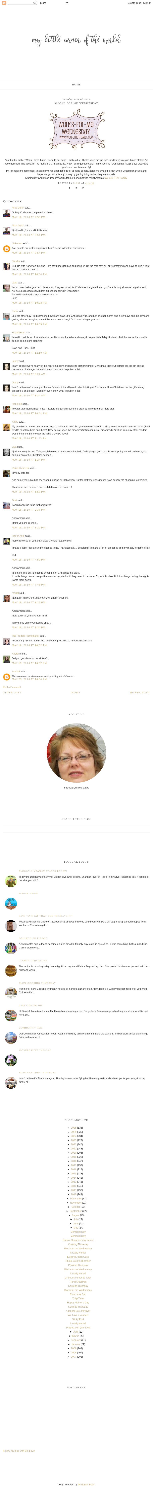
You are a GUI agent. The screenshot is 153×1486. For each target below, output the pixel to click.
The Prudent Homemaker (25, 635)
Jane (14, 282)
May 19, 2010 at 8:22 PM (28, 602)
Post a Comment (12, 687)
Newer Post (140, 693)
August (75, 1215)
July (76, 1219)
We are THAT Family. (116, 178)
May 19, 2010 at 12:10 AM (29, 352)
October (76, 1207)
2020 (73, 1152)
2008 (73, 1352)
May (76, 1227)
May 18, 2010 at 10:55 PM (29, 324)
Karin (15, 311)
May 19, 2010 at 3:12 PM (28, 527)
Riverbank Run (78, 1294)
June (75, 1223)
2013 (73, 1182)
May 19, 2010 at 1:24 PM (28, 459)
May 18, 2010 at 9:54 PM (28, 235)
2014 (73, 1177)
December (75, 1198)
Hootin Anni (18, 536)
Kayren (16, 653)
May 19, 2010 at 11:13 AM (29, 438)
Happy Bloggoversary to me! (78, 1240)
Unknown (17, 243)
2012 (73, 1186)
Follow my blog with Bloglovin (19, 1451)
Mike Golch (18, 207)
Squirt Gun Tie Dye (33, 938)
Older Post (12, 693)
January (75, 1344)
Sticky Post (78, 1319)
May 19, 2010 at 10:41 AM (29, 413)
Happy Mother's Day (78, 1302)
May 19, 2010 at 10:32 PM (29, 663)
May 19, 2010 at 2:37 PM (28, 509)
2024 (73, 1136)
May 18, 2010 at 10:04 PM (29, 274)
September (76, 1211)
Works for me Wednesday (78, 1248)
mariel (15, 593)
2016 (73, 1169)
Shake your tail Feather (78, 1261)
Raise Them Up (20, 468)
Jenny (15, 361)
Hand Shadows (78, 1281)
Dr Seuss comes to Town (78, 1277)
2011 (73, 1190)
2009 (73, 1348)
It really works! (78, 1252)
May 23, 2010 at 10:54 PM (29, 679)
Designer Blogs (86, 1484)
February (76, 1340)
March (75, 1336)
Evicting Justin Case (78, 1256)
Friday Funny (29, 893)
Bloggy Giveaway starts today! (43, 871)
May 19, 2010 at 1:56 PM (28, 492)
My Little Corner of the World (76, 40)
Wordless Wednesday (35, 1050)
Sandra (16, 261)
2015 (73, 1173)
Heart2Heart (18, 332)
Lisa (14, 446)
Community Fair (31, 1028)
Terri (14, 500)
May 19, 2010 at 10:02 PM (29, 645)
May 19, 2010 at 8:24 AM (28, 374)
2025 (73, 1132)
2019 (73, 1157)
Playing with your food (78, 1327)
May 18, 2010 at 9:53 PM (28, 217)
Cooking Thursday (33, 960)
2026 (73, 1127)
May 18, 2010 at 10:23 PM (29, 302)
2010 (73, 1194)
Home (76, 85)
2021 (73, 1148)
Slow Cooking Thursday (37, 983)
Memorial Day (78, 1232)
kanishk (16, 671)
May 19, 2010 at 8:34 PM (28, 627)
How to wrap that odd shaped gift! (46, 916)
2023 (73, 1140)
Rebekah (17, 404)
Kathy (15, 421)
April (75, 1331)
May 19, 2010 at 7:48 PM (28, 584)
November (75, 1202)
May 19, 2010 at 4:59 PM (28, 559)
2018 (73, 1161)
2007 (73, 1356)
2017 (73, 1165)
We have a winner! (78, 1315)
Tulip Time (78, 1298)
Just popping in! (30, 1005)
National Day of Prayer (78, 1311)
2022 (73, 1144)
